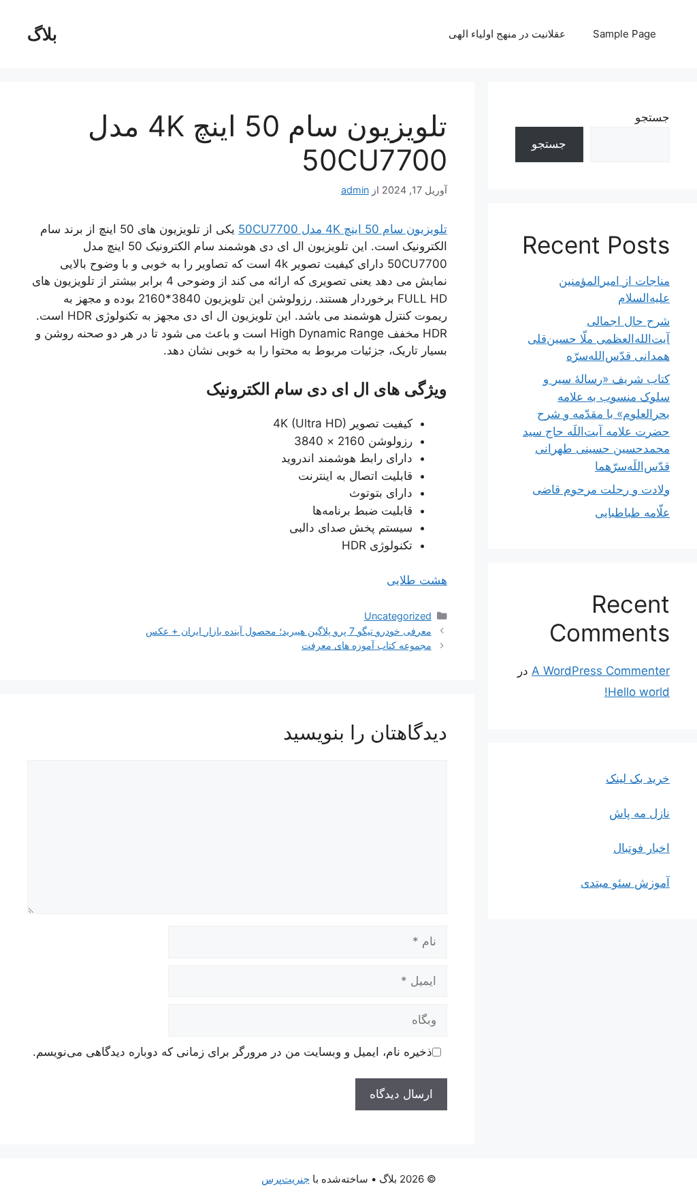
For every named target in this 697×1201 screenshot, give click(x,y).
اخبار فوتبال (641, 848)
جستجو (652, 117)
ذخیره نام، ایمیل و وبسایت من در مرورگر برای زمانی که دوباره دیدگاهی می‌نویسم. (232, 1052)
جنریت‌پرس (285, 1178)
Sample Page (624, 33)
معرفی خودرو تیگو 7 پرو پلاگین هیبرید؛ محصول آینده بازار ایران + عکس (289, 631)
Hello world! (637, 692)
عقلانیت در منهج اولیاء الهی (507, 33)
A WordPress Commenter (601, 671)
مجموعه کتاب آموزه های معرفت (367, 645)
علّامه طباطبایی (632, 512)
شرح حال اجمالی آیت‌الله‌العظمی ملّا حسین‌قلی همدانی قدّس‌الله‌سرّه (599, 338)
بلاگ (42, 34)
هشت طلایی (417, 580)
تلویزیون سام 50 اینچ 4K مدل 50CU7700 (342, 229)
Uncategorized (398, 616)
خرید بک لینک (638, 778)
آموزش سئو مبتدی (625, 883)
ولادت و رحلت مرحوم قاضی (601, 489)
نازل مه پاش (639, 813)
